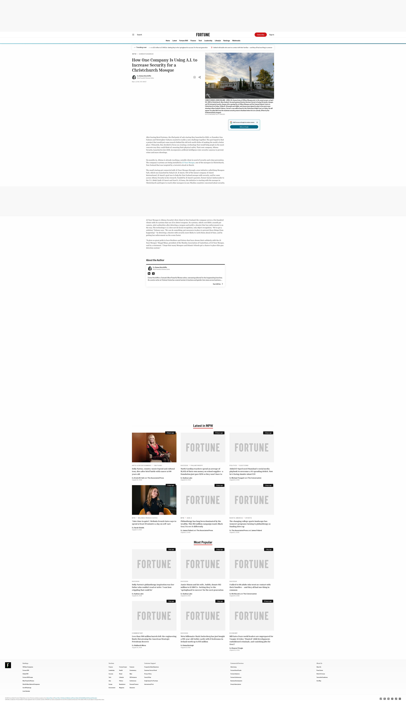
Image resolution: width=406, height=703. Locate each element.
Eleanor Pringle (237, 648)
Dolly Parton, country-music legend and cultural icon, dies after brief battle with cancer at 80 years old (153, 471)
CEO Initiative (133, 677)
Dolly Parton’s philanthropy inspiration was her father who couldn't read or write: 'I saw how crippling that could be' (153, 587)
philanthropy (197, 465)
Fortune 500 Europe (28, 677)
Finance (193, 40)
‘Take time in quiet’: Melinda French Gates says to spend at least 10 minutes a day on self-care (154, 522)
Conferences (133, 680)
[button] (168, 40)
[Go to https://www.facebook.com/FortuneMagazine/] (381, 699)
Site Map (319, 680)
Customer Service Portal (150, 670)
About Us (319, 667)
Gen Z (189, 518)
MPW (134, 54)
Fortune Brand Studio (235, 670)
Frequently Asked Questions (151, 667)
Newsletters (122, 684)
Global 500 (25, 673)
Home (168, 40)
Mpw (131, 673)
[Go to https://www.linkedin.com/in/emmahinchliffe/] (149, 273)
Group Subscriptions (235, 684)
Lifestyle (218, 40)
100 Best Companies (28, 667)
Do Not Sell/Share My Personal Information (88, 698)
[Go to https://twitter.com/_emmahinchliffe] (153, 273)
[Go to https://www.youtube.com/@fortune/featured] (400, 699)
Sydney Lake (187, 478)
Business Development (236, 680)
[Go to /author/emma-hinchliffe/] (150, 268)
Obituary (158, 465)
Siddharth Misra (140, 645)
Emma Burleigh (188, 645)
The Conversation (254, 478)
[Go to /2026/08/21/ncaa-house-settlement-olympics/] (252, 500)
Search (139, 35)
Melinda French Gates (148, 518)
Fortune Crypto (123, 667)
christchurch (146, 54)
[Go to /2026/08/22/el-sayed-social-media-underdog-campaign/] (252, 447)
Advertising (233, 667)
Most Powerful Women (28, 680)
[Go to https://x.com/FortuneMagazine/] (385, 699)
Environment (112, 687)
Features (132, 667)
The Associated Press (156, 478)
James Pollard (188, 530)
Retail (120, 673)
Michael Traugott (238, 478)
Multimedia (236, 40)
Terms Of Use (147, 677)
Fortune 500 (183, 40)
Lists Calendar (26, 691)
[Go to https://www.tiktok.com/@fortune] (396, 699)
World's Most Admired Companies (31, 684)
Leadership (208, 40)
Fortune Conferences (235, 677)
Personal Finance (134, 684)
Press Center (320, 670)
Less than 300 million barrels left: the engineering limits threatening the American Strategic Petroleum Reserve (154, 639)
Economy (234, 633)
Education (132, 687)
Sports (248, 518)
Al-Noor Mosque (188, 162)
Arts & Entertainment (142, 465)
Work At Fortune (321, 673)
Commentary (137, 633)
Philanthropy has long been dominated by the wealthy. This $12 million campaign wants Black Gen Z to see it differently (202, 524)
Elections (243, 465)
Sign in (271, 35)
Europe (110, 684)
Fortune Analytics (235, 673)
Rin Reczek (236, 594)
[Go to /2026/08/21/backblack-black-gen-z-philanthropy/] (203, 500)
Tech (200, 40)
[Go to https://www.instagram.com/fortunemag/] (392, 699)
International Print (149, 684)
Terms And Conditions (322, 677)
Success (184, 465)
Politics (233, 465)
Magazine (121, 687)
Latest (174, 40)
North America (236, 518)
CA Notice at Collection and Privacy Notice (70, 698)
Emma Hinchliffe (145, 76)
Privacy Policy (148, 673)
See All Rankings (27, 687)
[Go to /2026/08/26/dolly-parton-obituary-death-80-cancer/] (154, 447)
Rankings (226, 40)
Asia (110, 680)
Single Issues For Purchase (151, 680)
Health (121, 670)
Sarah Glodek (139, 528)
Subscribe (260, 35)
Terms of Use (49, 698)
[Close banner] (257, 122)
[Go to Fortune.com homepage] (203, 34)
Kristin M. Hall (139, 478)
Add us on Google (244, 127)
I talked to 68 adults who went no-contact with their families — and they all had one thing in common (216, 47)
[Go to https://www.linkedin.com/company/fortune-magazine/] (388, 699)
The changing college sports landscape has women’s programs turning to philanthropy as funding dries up (250, 524)
